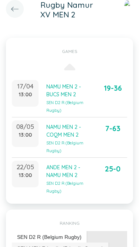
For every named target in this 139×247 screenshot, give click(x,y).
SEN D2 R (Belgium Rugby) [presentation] (49, 237)
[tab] (49, 237)
